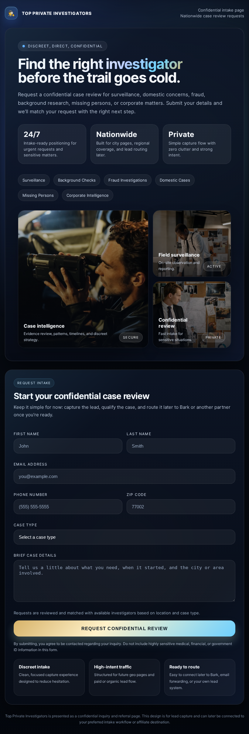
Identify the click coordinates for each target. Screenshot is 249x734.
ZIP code (137, 494)
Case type (25, 525)
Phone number (30, 494)
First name (26, 434)
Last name (139, 434)
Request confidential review (124, 628)
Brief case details (35, 555)
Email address (31, 464)
